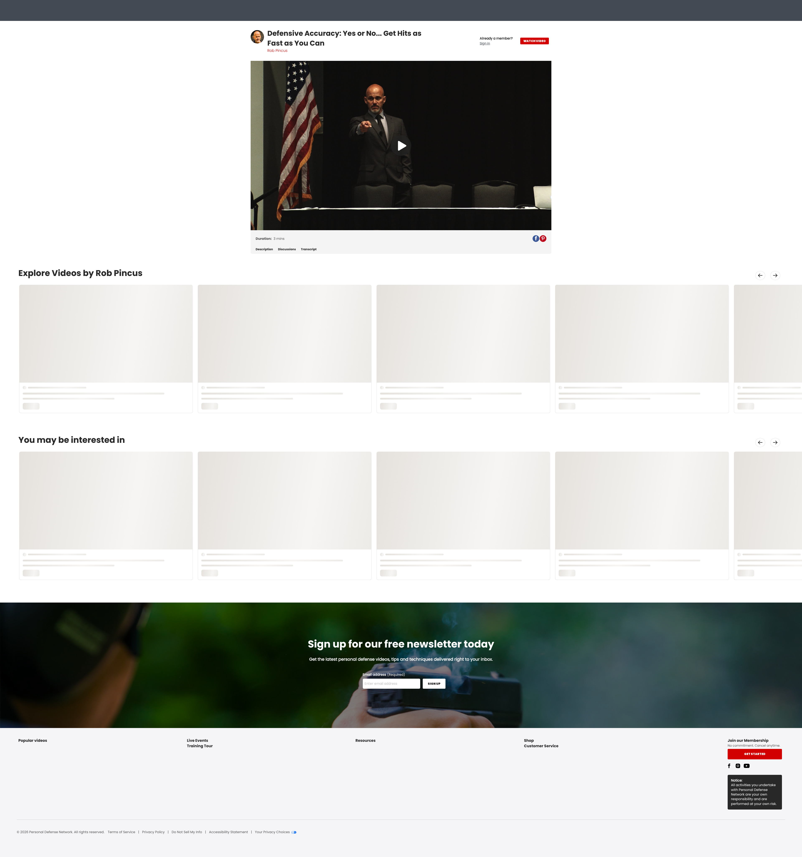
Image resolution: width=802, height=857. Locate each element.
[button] (496, 41)
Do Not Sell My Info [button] (187, 832)
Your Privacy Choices (272, 832)
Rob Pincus (277, 50)
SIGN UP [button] (434, 684)
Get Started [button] (754, 754)
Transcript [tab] (309, 249)
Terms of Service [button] (121, 832)
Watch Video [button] (534, 41)
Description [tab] (264, 249)
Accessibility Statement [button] (228, 832)
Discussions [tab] (287, 249)
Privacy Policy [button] (153, 832)
